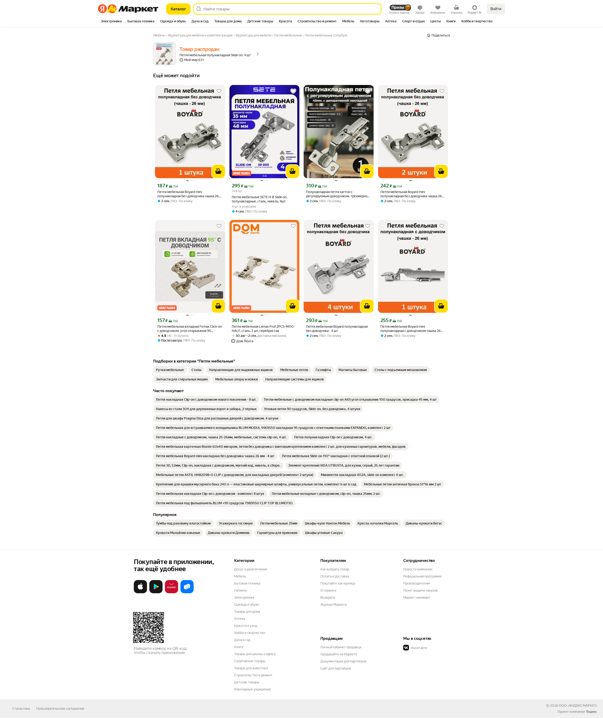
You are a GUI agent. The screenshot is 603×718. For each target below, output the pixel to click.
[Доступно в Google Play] (156, 592)
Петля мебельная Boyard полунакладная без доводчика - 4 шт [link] (337, 329)
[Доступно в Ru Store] (187, 592)
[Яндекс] (591, 712)
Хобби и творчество (249, 633)
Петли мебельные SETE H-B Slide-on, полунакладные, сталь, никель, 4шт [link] (259, 199)
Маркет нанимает (416, 597)
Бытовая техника (247, 583)
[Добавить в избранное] (219, 91)
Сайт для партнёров (335, 668)
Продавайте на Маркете (338, 654)
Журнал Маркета (333, 604)
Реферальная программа (422, 576)
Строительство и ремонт (253, 675)
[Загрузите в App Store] (140, 592)
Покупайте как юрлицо (337, 583)
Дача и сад (242, 640)
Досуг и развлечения (250, 569)
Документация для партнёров (343, 661)
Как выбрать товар (334, 569)
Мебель (240, 576)
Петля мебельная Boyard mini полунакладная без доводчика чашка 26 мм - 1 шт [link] (188, 194)
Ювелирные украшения (252, 689)
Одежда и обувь (246, 604)
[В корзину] (218, 171)
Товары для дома (247, 611)
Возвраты (327, 597)
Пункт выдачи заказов (420, 590)
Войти (495, 9)
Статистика (21, 708)
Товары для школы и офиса (254, 654)
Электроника (244, 597)
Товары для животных (251, 668)
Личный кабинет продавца (340, 647)
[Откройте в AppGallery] (171, 592)
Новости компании (417, 569)
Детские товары (246, 682)
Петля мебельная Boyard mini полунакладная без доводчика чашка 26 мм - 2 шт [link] (411, 194)
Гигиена (240, 590)
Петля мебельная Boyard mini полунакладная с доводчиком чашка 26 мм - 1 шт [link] (410, 329)
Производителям (416, 583)
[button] (436, 648)
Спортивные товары (249, 661)
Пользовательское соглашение (60, 708)
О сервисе (328, 590)
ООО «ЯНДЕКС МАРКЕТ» (578, 705)
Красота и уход (245, 626)
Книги (238, 647)
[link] (170, 370)
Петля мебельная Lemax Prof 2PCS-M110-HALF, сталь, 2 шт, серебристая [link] (263, 329)
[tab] (111, 21)
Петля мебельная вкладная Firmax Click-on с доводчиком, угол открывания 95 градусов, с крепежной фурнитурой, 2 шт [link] (189, 329)
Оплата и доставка (334, 576)
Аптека (239, 619)
